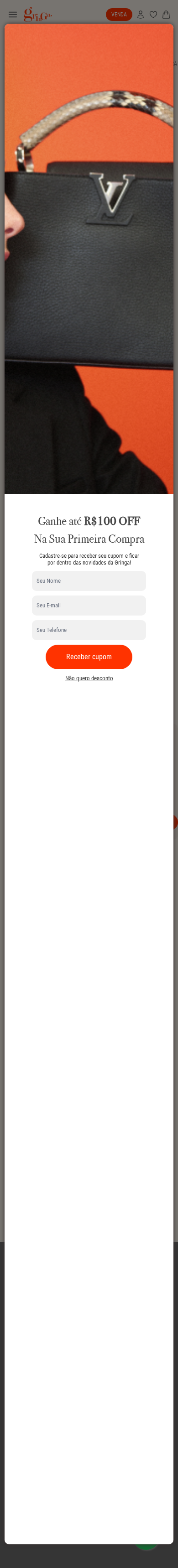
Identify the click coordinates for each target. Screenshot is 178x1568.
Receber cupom (89, 656)
